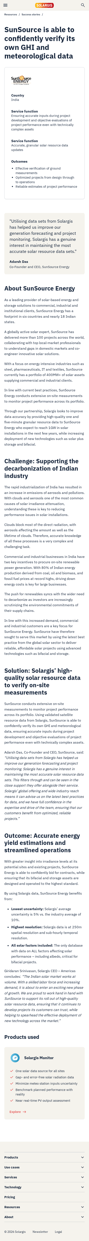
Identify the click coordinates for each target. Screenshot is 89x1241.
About (8, 1217)
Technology (12, 1187)
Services (10, 1177)
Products (11, 1157)
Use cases (12, 1167)
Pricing (9, 1197)
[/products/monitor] (15, 1057)
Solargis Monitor (39, 1057)
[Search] (83, 5)
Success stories (31, 14)
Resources (10, 14)
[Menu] (5, 5)
